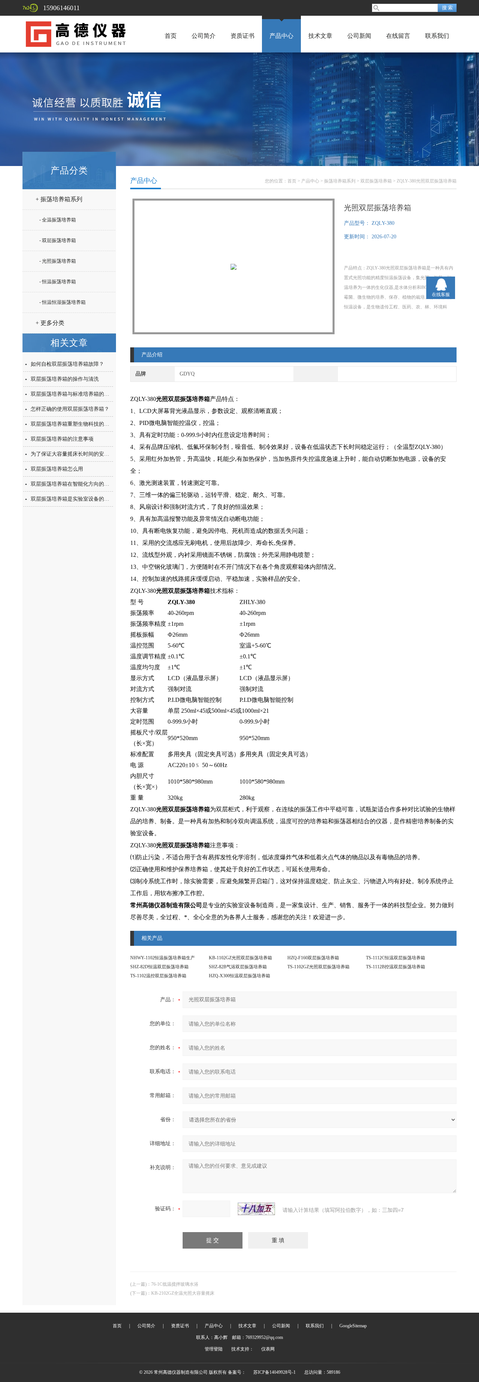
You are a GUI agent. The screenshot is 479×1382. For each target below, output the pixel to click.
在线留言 (398, 36)
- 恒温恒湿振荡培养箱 (62, 302)
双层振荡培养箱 (376, 181)
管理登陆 (214, 1349)
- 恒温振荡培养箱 (57, 281)
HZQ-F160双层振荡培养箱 (313, 957)
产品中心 (281, 36)
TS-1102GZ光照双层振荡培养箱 (318, 966)
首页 (171, 36)
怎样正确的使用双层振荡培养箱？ (70, 409)
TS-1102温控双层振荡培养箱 (158, 975)
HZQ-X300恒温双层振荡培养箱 (239, 975)
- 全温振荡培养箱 (57, 220)
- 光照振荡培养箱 (57, 261)
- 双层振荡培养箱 (57, 240)
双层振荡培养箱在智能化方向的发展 (73, 484)
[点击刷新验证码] (256, 1209)
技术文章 (320, 36)
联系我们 (437, 36)
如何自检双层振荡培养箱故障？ (67, 364)
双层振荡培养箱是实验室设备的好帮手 (75, 499)
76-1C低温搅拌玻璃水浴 (174, 1284)
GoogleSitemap (353, 1325)
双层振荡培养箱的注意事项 (62, 439)
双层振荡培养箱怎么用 (57, 469)
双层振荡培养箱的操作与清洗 (65, 379)
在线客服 (441, 294)
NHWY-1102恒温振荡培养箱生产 (162, 957)
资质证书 (242, 36)
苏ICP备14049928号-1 (274, 1372)
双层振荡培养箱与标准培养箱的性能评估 (78, 394)
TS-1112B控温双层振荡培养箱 (395, 966)
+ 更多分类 (50, 323)
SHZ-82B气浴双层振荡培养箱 (238, 966)
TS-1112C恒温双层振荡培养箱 (395, 957)
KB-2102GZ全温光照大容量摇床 (182, 1293)
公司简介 (204, 36)
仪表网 (268, 1349)
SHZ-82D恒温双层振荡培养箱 (159, 966)
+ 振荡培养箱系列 (59, 199)
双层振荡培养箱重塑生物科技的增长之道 (78, 424)
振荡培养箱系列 (340, 181)
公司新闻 (359, 36)
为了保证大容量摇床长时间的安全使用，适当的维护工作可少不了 (107, 454)
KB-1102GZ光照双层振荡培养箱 (240, 957)
